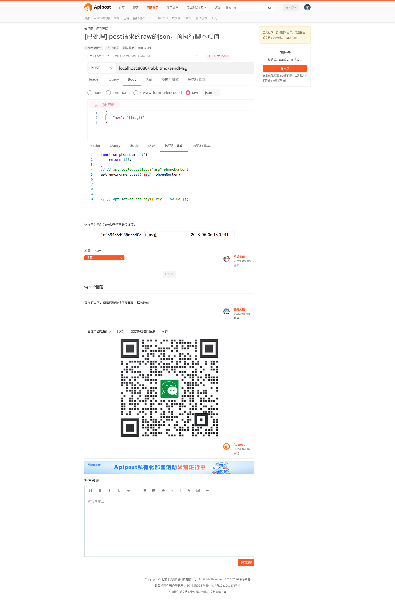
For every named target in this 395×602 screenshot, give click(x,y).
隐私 (217, 7)
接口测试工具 (195, 7)
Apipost (239, 444)
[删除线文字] (128, 490)
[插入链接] (188, 490)
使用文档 (172, 7)
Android (162, 18)
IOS (151, 18)
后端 (117, 18)
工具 (214, 18)
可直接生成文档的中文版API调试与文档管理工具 (197, 591)
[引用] (163, 490)
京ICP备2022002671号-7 (225, 585)
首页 (122, 7)
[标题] (90, 490)
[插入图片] (198, 490)
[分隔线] (207, 490)
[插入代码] (172, 490)
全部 (87, 18)
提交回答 (246, 562)
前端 (126, 18)
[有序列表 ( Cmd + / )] (144, 490)
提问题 (290, 7)
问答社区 (152, 7)
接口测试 (139, 18)
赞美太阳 (239, 256)
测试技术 (201, 18)
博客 (136, 7)
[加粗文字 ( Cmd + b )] (100, 490)
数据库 (176, 18)
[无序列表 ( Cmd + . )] (153, 490)
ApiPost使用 (102, 18)
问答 (91, 28)
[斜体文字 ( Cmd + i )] (109, 490)
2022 (188, 18)
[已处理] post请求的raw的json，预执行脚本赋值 (152, 36)
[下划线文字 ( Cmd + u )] (119, 490)
